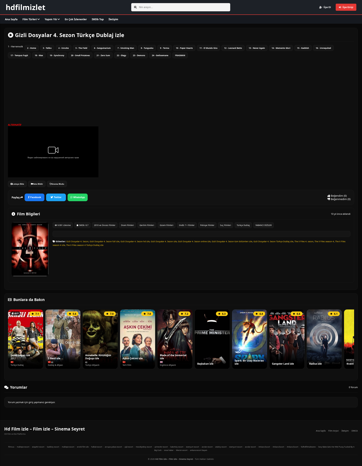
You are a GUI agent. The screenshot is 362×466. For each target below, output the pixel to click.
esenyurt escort (192, 446)
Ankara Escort (264, 446)
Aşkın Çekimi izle (133, 358)
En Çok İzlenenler (76, 19)
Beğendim (336, 195)
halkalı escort (96, 446)
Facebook (35, 197)
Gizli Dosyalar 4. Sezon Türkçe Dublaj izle (273, 241)
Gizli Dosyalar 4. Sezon (77, 241)
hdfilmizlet (25, 7)
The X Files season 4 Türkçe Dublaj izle (84, 245)
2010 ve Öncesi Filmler (104, 225)
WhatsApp (79, 197)
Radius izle (315, 363)
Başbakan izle (205, 363)
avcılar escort (207, 446)
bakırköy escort (176, 446)
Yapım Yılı (51, 19)
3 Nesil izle (54, 358)
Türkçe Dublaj (243, 225)
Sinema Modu (57, 184)
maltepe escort (23, 446)
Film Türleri (29, 19)
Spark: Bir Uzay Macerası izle (249, 362)
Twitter (57, 197)
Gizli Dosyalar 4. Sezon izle (164, 241)
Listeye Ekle (18, 184)
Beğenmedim (338, 199)
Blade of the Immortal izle (173, 357)
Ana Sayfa (11, 19)
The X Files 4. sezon (303, 241)
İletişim (113, 19)
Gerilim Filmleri (147, 225)
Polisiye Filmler (207, 225)
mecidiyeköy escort (144, 446)
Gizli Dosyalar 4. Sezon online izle (194, 241)
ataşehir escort (38, 446)
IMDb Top (98, 19)
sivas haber (169, 450)
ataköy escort (221, 446)
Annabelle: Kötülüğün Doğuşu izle (98, 357)
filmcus (11, 446)
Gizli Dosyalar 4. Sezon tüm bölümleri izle (232, 241)
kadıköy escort (53, 446)
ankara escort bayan (198, 450)
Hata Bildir (38, 184)
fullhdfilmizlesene (308, 446)
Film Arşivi (333, 430)
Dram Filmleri (127, 225)
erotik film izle (83, 446)
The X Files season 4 (324, 241)
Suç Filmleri (225, 225)
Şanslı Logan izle (20, 355)
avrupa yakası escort (113, 446)
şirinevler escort (161, 446)
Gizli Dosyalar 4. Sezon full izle (104, 241)
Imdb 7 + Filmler (187, 225)
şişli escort (129, 446)
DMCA (355, 430)
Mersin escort (182, 450)
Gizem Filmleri (166, 225)
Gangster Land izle (283, 363)
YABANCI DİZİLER (263, 225)
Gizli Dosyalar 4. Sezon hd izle (135, 241)
